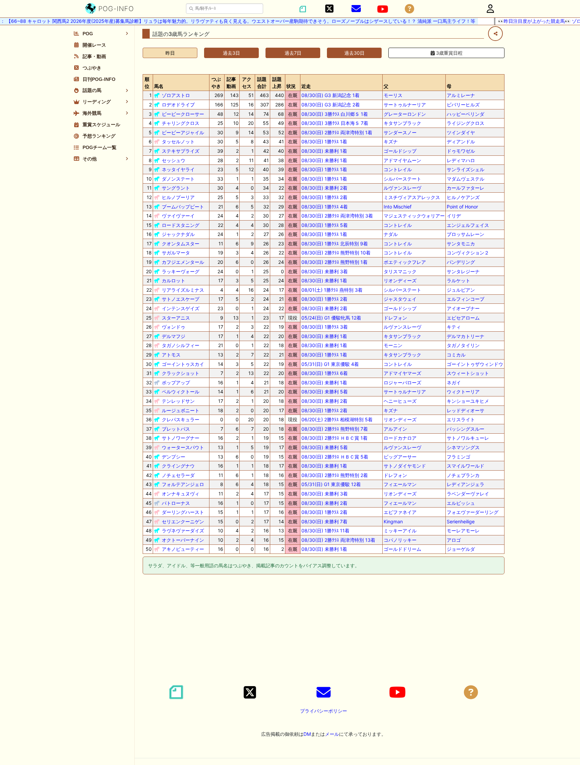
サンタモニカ (461, 243)
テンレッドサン (178, 401)
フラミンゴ (458, 457)
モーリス (393, 95)
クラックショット (180, 373)
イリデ (454, 216)
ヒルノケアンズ (463, 197)
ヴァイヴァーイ (178, 216)
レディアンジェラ (465, 484)
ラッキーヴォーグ (180, 271)
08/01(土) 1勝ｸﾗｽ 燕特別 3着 (331, 290)
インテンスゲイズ (180, 308)
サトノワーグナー (180, 438)
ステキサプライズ (180, 151)
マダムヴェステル (465, 179)
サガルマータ (176, 252)
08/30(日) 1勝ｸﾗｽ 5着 (324, 225)
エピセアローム (463, 318)
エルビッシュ (461, 503)
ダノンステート (178, 179)
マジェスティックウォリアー (414, 216)
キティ (454, 327)
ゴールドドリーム (402, 549)
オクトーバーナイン (183, 540)
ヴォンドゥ (173, 327)
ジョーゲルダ (461, 549)
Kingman (393, 521)
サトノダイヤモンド (405, 466)
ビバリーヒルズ (463, 104)
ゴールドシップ (400, 151)
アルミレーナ (461, 95)
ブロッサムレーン (465, 234)
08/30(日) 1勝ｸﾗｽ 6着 (324, 373)
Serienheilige (461, 521)
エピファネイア (400, 512)
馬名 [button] (158, 86)
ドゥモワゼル (461, 151)
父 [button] (386, 86)
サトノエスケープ (180, 299)
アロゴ (454, 540)
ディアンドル (461, 141)
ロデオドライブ (178, 104)
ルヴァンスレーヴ (402, 188)
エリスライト (461, 419)
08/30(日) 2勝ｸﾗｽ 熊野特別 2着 (334, 475)
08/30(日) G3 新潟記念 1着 (330, 95)
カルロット (173, 280)
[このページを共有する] (495, 33)
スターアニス (176, 318)
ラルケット (458, 280)
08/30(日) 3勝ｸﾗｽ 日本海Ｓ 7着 (334, 123)
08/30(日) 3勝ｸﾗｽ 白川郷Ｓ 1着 (334, 114)
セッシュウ (173, 160)
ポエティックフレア (405, 262)
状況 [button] (291, 86)
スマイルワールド (465, 466)
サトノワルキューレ (468, 438)
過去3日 (231, 53)
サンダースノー (400, 132)
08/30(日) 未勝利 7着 (324, 521)
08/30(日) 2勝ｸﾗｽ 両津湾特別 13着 (338, 540)
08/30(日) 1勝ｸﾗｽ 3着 (324, 327)
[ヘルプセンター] (409, 9)
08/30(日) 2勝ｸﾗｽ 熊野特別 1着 (334, 262)
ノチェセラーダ (178, 475)
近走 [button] (306, 86)
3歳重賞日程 (449, 53)
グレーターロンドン (405, 114)
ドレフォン (395, 318)
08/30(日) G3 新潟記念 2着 (330, 104)
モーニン (393, 345)
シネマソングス (463, 447)
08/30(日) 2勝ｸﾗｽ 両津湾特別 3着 (337, 216)
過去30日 (354, 53)
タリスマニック (400, 271)
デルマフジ (173, 336)
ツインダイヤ (461, 132)
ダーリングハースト (183, 512)
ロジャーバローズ (402, 382)
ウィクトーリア (463, 391)
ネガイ (454, 382)
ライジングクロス (465, 123)
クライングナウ (178, 466)
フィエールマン (400, 484)
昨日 (170, 53)
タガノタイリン (463, 345)
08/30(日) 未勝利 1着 (324, 151)
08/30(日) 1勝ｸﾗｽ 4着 (324, 206)
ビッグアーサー (400, 457)
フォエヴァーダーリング (472, 512)
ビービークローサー (183, 114)
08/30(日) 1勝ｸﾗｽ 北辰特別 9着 (334, 243)
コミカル (456, 354)
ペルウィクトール (180, 391)
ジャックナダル (178, 234)
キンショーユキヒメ (468, 401)
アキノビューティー (183, 549)
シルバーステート (402, 179)
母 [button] (449, 86)
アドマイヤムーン (402, 160)
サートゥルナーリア (405, 104)
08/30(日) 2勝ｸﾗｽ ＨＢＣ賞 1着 (334, 438)
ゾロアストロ (176, 95)
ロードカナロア (400, 438)
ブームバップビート (183, 206)
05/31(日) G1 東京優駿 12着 (331, 484)
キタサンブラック (402, 123)
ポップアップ (176, 382)
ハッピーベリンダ (465, 114)
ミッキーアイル (400, 530)
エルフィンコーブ (465, 299)
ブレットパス (176, 429)
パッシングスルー (465, 429)
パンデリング (461, 262)
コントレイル (398, 169)
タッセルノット (178, 141)
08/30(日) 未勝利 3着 (324, 271)
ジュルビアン (461, 290)
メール (332, 734)
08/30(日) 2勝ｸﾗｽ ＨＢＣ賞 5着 (334, 457)
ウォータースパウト (183, 447)
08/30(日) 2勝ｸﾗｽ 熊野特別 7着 (334, 429)
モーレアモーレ (463, 530)
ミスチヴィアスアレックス (412, 197)
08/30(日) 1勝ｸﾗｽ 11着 (325, 530)
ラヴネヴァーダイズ (183, 530)
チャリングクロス (180, 123)
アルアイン (395, 429)
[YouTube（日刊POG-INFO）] (382, 9)
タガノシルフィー (180, 345)
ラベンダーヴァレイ (468, 493)
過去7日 (293, 53)
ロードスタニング (180, 225)
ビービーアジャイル (183, 132)
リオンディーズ (400, 280)
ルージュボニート (180, 410)
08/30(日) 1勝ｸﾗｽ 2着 (324, 197)
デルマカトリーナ (465, 336)
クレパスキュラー (180, 419)
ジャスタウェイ (400, 299)
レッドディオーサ (465, 410)
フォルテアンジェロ (183, 484)
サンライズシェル (465, 169)
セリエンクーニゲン (183, 521)
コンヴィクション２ (468, 252)
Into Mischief (398, 206)
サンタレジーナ (463, 271)
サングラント (176, 188)
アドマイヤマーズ (402, 373)
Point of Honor (462, 206)
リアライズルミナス (183, 290)
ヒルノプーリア (178, 197)
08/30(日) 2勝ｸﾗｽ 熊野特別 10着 (336, 252)
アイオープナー (463, 308)
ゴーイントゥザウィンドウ (475, 364)
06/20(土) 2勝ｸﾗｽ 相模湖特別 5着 (337, 419)
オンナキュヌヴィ (180, 493)
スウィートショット (468, 373)
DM (307, 734)
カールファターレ (465, 188)
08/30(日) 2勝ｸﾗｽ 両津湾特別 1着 (336, 132)
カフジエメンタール (183, 262)
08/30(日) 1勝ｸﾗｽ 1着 (324, 141)
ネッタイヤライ (178, 169)
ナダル (391, 234)
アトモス (171, 354)
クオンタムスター (180, 243)
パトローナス (176, 503)
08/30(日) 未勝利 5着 (324, 391)
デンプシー (173, 457)
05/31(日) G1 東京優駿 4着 (330, 364)
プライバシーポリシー (323, 711)
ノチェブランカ (463, 475)
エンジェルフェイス (468, 225)
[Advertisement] (323, 631)
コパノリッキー (400, 540)
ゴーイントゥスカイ (183, 364)
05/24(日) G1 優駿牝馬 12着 (331, 318)
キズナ (391, 141)
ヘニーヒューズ (400, 401)
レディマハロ (461, 160)
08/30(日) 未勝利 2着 (324, 188)
